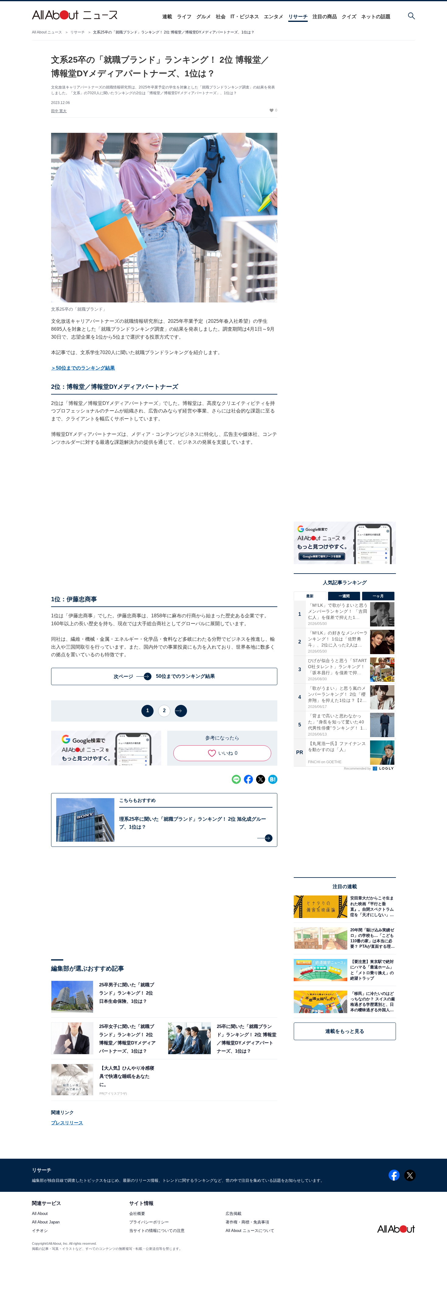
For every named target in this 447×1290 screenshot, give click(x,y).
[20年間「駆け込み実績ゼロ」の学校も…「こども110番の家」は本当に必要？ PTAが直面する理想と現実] (371, 938)
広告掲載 (233, 1214)
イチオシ (40, 1231)
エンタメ (273, 16)
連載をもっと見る (344, 1031)
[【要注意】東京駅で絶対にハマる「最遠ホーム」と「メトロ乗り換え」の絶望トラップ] (371, 970)
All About (40, 1214)
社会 (221, 16)
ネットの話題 (375, 16)
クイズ (349, 16)
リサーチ (298, 16)
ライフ (184, 16)
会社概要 (137, 1214)
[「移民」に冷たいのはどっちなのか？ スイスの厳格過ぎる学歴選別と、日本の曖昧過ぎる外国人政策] (371, 1002)
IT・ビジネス (244, 16)
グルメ (203, 16)
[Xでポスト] (260, 779)
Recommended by (358, 768)
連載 (167, 16)
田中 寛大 (59, 111)
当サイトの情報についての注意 (157, 1231)
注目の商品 (325, 16)
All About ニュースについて (250, 1231)
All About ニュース (47, 32)
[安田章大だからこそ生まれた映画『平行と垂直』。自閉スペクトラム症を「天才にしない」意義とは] (371, 906)
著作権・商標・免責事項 (247, 1222)
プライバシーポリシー (149, 1222)
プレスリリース (67, 1122)
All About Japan (46, 1222)
